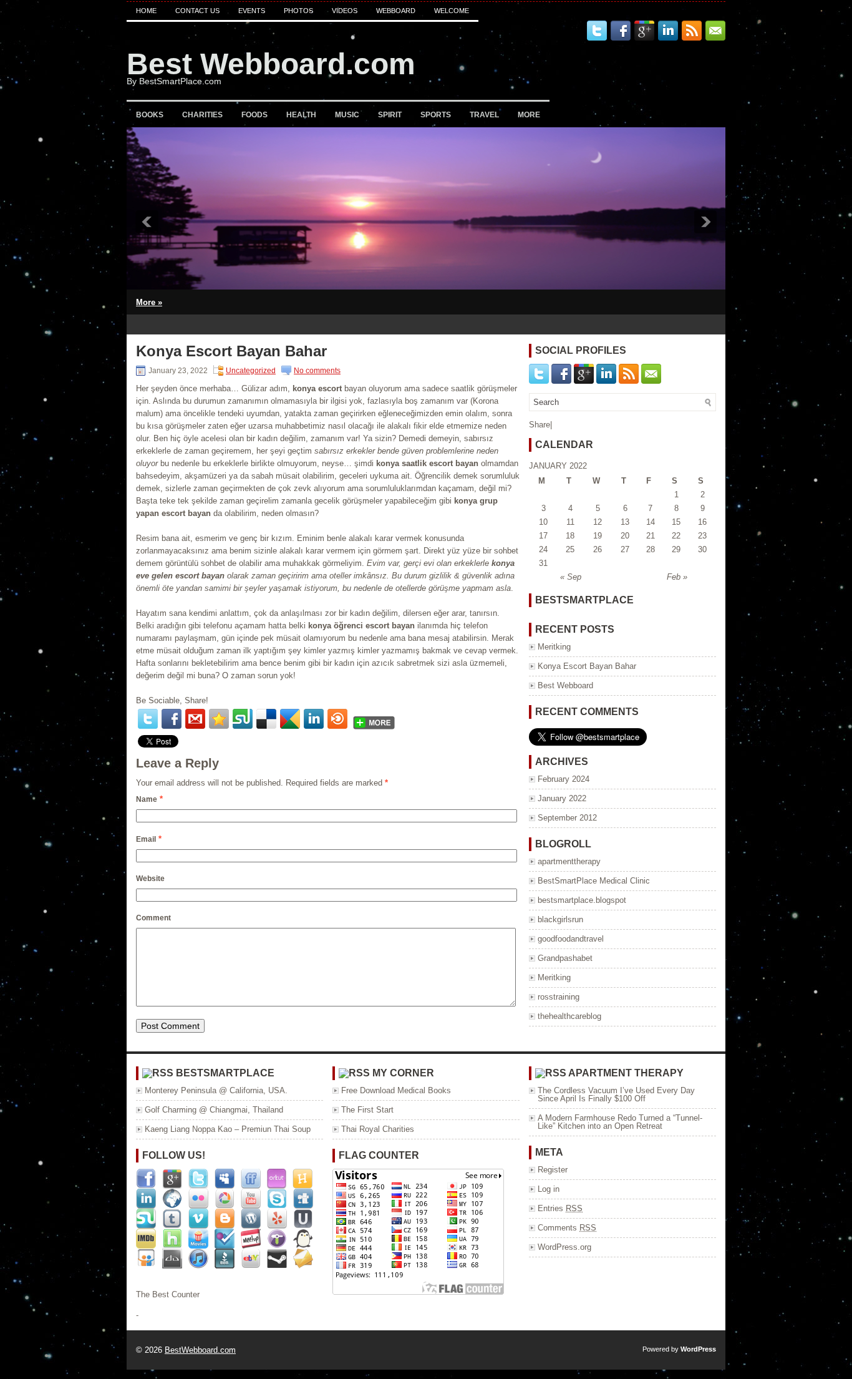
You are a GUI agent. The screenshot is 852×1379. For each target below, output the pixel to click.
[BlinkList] (337, 719)
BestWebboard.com (200, 1350)
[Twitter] (148, 719)
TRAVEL (484, 114)
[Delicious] (266, 719)
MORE (529, 114)
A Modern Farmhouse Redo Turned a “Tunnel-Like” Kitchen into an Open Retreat (620, 1122)
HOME (146, 10)
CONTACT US (197, 10)
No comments (317, 370)
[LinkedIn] (314, 719)
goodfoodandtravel (571, 938)
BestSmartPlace (225, 1073)
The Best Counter (168, 1294)
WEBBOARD (395, 10)
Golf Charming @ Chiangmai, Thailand (214, 1109)
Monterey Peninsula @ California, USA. (216, 1090)
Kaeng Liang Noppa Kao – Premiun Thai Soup (228, 1129)
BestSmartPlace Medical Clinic (594, 880)
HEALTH (301, 114)
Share (539, 424)
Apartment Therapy (626, 1073)
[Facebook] (172, 719)
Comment (153, 918)
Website (150, 878)
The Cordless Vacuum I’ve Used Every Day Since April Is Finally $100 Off (616, 1094)
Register (553, 1169)
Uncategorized (251, 370)
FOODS (254, 114)
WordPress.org (564, 1247)
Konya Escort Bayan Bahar (587, 666)
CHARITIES (202, 114)
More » (149, 302)
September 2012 (567, 817)
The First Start (367, 1109)
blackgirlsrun (560, 919)
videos (344, 10)
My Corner (403, 1073)
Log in (548, 1189)
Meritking (554, 646)
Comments (567, 1227)
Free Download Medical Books (396, 1090)
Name (146, 799)
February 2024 (563, 779)
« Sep (570, 577)
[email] (195, 719)
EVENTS (251, 10)
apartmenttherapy (569, 861)
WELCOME (451, 10)
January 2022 (562, 798)
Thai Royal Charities (377, 1129)
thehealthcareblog (569, 1016)
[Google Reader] (290, 719)
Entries (560, 1208)
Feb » (677, 577)
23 (702, 535)
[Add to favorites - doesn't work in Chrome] (219, 719)
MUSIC (347, 114)
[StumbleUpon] (243, 719)
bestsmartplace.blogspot (582, 900)
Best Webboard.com (271, 63)
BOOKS (149, 114)
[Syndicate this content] (157, 1073)
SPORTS (435, 114)
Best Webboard (565, 685)
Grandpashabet (565, 958)
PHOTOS (298, 10)
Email (146, 839)
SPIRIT (390, 114)
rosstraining (558, 996)
